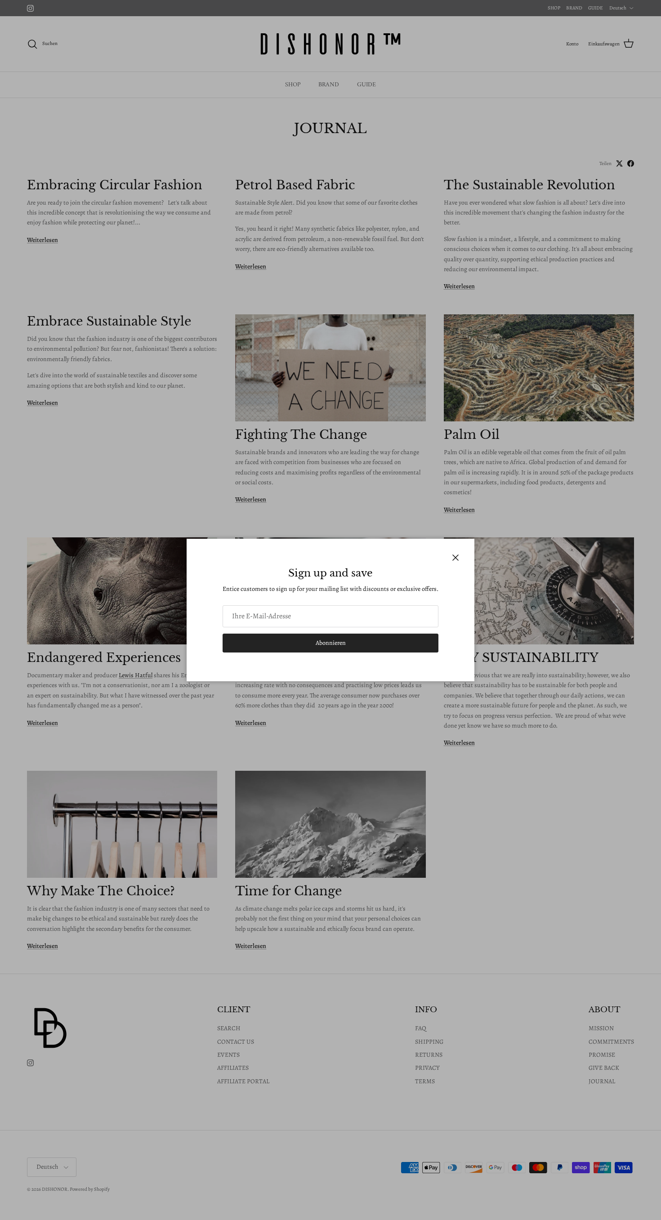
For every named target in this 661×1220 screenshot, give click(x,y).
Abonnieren (331, 643)
